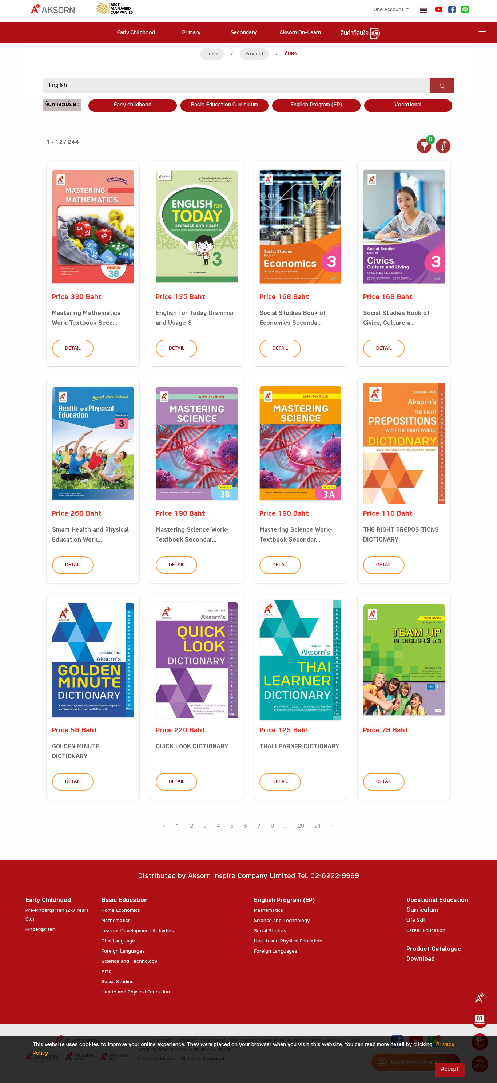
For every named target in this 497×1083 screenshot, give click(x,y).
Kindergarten (40, 930)
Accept (450, 1069)
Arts (106, 972)
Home (212, 54)
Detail (73, 349)
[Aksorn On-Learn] (480, 1019)
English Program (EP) (316, 105)
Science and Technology (129, 962)
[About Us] (480, 997)
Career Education (425, 931)
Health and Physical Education (136, 993)
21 (317, 826)
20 (301, 826)
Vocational (408, 105)
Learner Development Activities (138, 931)
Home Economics (121, 911)
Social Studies (118, 982)
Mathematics (116, 921)
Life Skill (415, 921)
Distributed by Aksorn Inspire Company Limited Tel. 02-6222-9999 (248, 877)
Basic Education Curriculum (224, 105)
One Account (389, 10)
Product (254, 54)
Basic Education (125, 901)
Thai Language (118, 942)
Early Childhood (48, 901)
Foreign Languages (123, 952)
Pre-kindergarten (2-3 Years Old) (57, 915)
